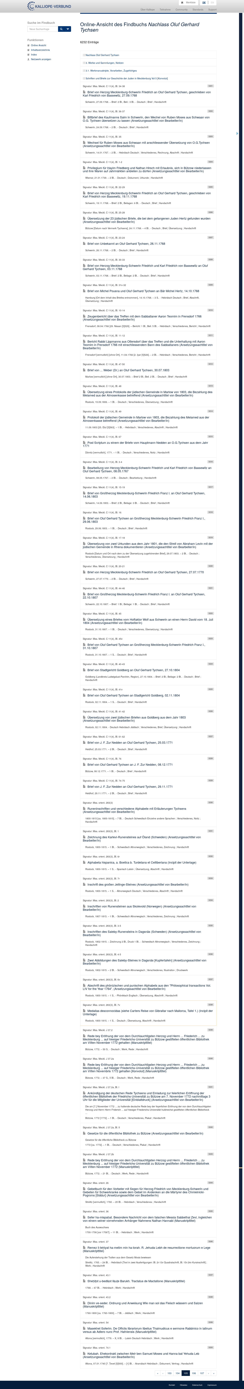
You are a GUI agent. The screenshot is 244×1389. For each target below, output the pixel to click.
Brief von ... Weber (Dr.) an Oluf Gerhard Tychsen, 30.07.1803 (128, 370)
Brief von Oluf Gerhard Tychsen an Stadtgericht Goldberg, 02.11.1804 (133, 695)
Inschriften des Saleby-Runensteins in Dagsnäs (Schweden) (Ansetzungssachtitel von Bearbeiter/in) (142, 933)
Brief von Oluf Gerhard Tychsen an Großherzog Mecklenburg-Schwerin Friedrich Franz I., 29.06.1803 (144, 520)
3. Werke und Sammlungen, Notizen (105, 62)
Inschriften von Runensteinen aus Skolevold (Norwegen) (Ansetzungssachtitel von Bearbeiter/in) (139, 908)
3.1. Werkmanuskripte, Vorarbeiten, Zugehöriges (111, 70)
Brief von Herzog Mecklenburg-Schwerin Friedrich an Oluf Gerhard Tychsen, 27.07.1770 (145, 572)
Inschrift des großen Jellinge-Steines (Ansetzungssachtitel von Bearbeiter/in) (138, 884)
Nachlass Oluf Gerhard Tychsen (102, 55)
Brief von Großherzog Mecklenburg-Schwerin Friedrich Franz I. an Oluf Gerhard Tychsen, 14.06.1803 (144, 494)
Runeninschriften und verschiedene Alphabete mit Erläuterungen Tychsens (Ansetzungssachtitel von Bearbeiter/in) (134, 810)
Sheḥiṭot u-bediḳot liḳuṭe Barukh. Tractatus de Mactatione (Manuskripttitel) (136, 1281)
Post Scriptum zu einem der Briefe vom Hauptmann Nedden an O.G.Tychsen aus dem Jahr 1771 (145, 444)
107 (202, 1373)
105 (186, 1373)
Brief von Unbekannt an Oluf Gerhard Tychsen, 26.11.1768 (126, 243)
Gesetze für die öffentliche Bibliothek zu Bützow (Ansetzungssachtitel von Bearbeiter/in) (145, 1133)
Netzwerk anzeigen (41, 59)
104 (178, 1373)
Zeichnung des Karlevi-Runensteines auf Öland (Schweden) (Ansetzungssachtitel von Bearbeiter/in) (142, 838)
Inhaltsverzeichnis (40, 49)
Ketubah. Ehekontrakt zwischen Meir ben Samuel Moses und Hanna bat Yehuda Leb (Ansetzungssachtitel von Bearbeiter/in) (141, 1355)
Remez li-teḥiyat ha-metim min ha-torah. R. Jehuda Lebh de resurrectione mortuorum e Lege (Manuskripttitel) (146, 1249)
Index (34, 54)
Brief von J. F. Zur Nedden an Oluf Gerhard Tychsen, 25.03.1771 (130, 742)
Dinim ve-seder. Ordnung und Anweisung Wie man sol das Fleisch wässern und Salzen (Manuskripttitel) (143, 1304)
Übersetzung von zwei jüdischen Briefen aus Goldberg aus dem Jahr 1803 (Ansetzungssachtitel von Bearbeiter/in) (134, 719)
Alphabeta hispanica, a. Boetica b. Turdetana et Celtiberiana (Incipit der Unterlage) (141, 862)
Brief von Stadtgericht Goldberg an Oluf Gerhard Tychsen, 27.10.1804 (133, 670)
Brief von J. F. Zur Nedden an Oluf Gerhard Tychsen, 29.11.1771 (130, 786)
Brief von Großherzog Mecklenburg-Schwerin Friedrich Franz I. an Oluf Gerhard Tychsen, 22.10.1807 (144, 595)
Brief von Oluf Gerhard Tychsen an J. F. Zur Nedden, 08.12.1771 (130, 764)
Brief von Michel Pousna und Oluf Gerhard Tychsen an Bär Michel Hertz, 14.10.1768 (143, 291)
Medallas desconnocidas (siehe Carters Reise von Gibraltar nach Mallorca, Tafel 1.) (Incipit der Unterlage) (148, 1012)
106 (194, 1373)
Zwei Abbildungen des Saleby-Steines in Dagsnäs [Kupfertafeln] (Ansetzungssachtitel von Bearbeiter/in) (144, 962)
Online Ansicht (38, 45)
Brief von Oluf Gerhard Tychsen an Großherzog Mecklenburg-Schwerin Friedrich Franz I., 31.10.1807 (144, 646)
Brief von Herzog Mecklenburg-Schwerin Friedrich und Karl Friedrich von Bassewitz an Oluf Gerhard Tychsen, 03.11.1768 (145, 267)
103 (169, 1373)
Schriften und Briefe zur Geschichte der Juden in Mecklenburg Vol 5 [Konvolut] (127, 78)
